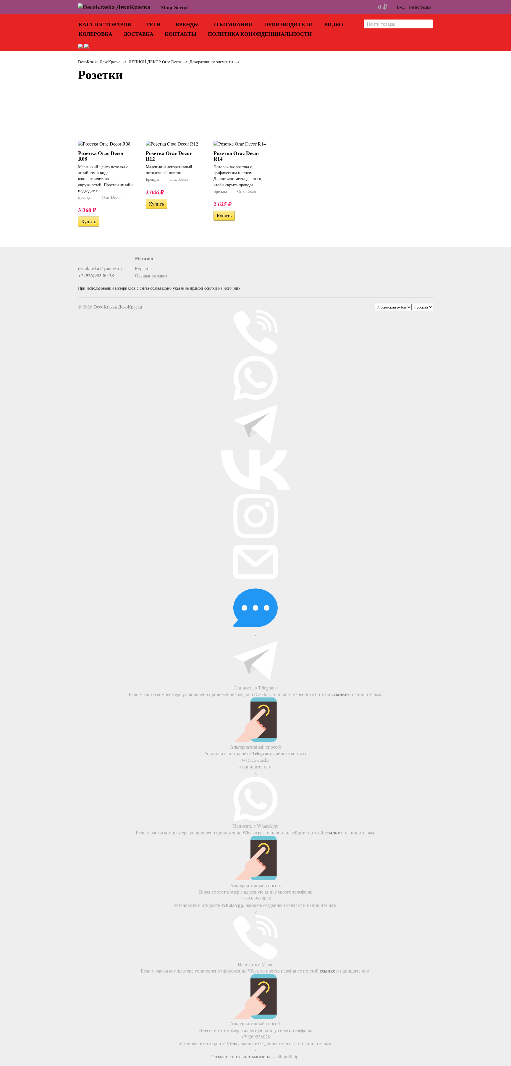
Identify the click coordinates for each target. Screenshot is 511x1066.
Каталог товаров (105, 24)
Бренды (187, 24)
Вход (401, 7)
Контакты (181, 34)
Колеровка (95, 34)
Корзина (143, 268)
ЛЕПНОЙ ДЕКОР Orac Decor (155, 61)
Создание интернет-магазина (240, 1056)
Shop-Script (174, 7)
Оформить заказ (151, 275)
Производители (288, 24)
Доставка (138, 34)
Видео (333, 24)
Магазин (144, 258)
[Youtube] (91, 259)
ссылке (339, 694)
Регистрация (420, 7)
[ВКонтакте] (81, 259)
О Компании (233, 24)
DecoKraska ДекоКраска (99, 61)
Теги (153, 24)
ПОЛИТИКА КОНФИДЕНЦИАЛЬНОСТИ (260, 34)
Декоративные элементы (211, 61)
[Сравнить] (103, 221)
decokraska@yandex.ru (100, 268)
